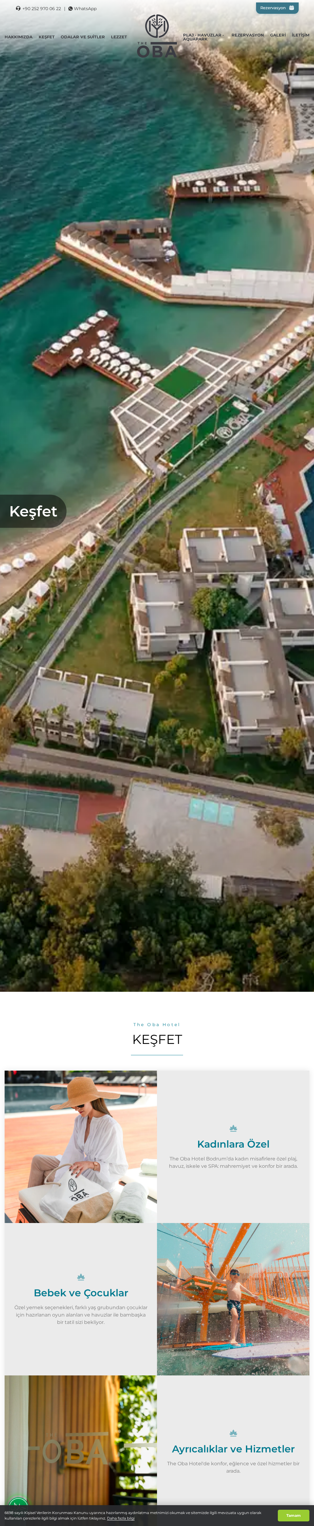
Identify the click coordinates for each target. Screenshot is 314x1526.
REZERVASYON (248, 35)
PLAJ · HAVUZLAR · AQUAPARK (203, 37)
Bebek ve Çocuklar (81, 1293)
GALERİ (278, 35)
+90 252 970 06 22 (41, 8)
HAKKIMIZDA (19, 36)
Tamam (293, 1515)
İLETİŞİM (300, 35)
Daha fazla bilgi (121, 1518)
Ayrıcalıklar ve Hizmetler (233, 1449)
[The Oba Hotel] (157, 36)
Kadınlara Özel (233, 1144)
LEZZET (119, 36)
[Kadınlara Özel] (81, 1147)
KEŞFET (47, 36)
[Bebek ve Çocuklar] (233, 1299)
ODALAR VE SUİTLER (83, 36)
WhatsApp (85, 8)
